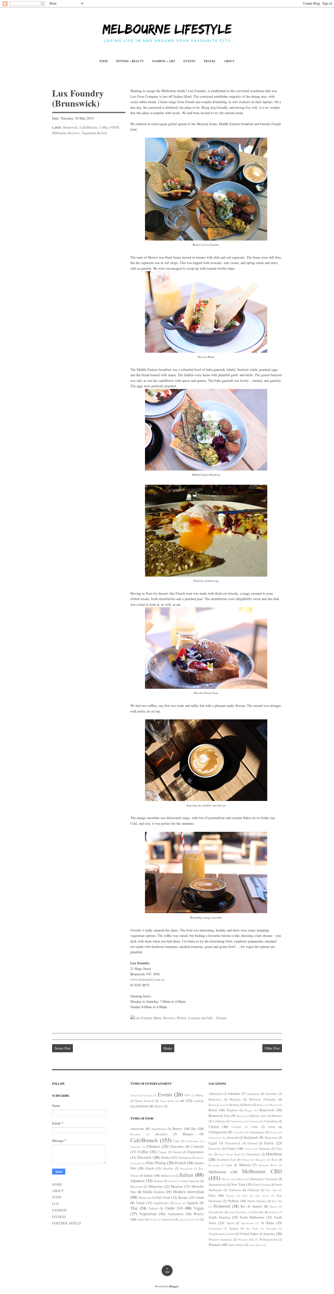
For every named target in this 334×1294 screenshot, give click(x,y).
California (219, 1121)
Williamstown (268, 1239)
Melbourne (217, 1171)
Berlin (248, 1105)
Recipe (183, 1197)
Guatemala (253, 1154)
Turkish (153, 1208)
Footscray (215, 1149)
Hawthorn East (226, 1160)
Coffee (103, 127)
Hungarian (186, 1168)
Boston (274, 1105)
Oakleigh (253, 1190)
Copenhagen (256, 1132)
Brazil (213, 1110)
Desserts (144, 1157)
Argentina (253, 1094)
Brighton (232, 1110)
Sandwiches (161, 1203)
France (231, 1148)
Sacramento (216, 1212)
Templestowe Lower (221, 1234)
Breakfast (161, 1134)
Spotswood (247, 1223)
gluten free (184, 1219)
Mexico (226, 1179)
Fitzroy (269, 1143)
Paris (212, 1195)
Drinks (165, 1157)
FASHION (59, 1210)
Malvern (245, 1164)
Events (165, 1094)
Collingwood (217, 1132)
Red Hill (277, 1201)
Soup (178, 1203)
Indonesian (167, 1175)
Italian (186, 1174)
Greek (149, 1168)
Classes (134, 1095)
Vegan (199, 1208)
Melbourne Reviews (65, 133)
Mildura (240, 1179)
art (182, 1100)
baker (140, 1219)
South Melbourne (252, 1217)
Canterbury (271, 1121)
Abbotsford (215, 1094)
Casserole (135, 1147)
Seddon (273, 1212)
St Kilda (267, 1223)
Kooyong (214, 1165)
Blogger (173, 1286)
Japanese (137, 1180)
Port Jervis (262, 1195)
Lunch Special (190, 1181)
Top (167, 1270)
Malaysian (155, 1186)
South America (219, 1217)
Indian (148, 1175)
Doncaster (271, 1138)
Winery (198, 1213)
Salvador (258, 1212)
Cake (176, 1141)
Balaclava (215, 1099)
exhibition (141, 1106)
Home (168, 1048)
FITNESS (59, 1216)
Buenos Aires (258, 1116)
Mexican (177, 1186)
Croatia (273, 1132)
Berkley (234, 1105)
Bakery (177, 1128)
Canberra (254, 1121)
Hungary (261, 1159)
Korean (158, 1181)
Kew (274, 1160)
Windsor (214, 1244)
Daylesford (215, 1137)
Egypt (213, 1143)
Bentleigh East (217, 1105)
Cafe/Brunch (88, 127)
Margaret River (268, 1165)
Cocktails (197, 1146)
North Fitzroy (261, 1185)
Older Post (272, 1048)
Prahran (233, 1200)
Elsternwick (232, 1143)
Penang (230, 1195)
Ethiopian (184, 1158)
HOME (57, 1184)
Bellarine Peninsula (262, 1099)
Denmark (232, 1138)
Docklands (251, 1137)
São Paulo (252, 1228)
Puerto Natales (257, 1201)
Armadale (271, 1094)
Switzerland (215, 1228)
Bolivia (261, 1105)
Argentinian (158, 1129)
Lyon (229, 1165)
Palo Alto (271, 1190)
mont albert (255, 1245)
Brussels (240, 1116)
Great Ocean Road (229, 1154)
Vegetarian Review (94, 133)
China (271, 1127)
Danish (177, 1152)
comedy (199, 1101)
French (180, 1162)
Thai (134, 1208)
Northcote (235, 1190)
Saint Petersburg (238, 1212)
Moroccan (144, 1198)
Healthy (168, 1168)
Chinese (153, 1146)
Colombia (238, 1132)
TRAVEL (210, 61)
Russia (273, 1206)
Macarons (136, 1187)
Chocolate (177, 1146)
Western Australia (220, 1239)
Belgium (235, 1099)
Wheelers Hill (246, 1239)
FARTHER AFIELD (66, 1223)
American (137, 1128)
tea (198, 1219)
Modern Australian (188, 1191)
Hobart (246, 1159)
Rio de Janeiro (251, 1206)
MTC (187, 1095)
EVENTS (189, 61)
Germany (264, 1149)
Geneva (249, 1148)
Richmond (221, 1206)
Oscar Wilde (167, 1101)
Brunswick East (219, 1115)
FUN (55, 1203)
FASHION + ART (163, 61)
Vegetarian (147, 1213)
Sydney (233, 1228)
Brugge (248, 1110)
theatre (159, 1106)
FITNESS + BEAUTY (130, 61)
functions (168, 1219)
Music (200, 1095)
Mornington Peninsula (264, 1179)
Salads (140, 1202)
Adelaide (234, 1093)
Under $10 (174, 1208)
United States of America (257, 1233)
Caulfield (237, 1127)
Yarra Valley (236, 1245)
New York (238, 1184)
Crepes (162, 1152)
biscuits (153, 1219)
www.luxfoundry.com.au (147, 979)
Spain (230, 1223)
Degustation (195, 1151)
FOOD (104, 61)
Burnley (277, 1116)
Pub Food (163, 1197)
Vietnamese (175, 1213)
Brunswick (70, 127)
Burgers (188, 1134)
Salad (200, 1197)
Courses (148, 1095)
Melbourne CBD (262, 1171)
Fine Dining (156, 1162)
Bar (193, 1128)
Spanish (192, 1202)
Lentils (172, 1181)
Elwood (252, 1143)
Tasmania (271, 1228)
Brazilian (135, 1134)
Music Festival (144, 1101)
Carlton (214, 1126)
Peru (245, 1195)
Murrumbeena (217, 1185)
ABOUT (229, 61)
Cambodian (192, 1141)
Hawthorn (274, 1154)
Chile (254, 1127)
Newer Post (62, 1048)
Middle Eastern (153, 1191)
